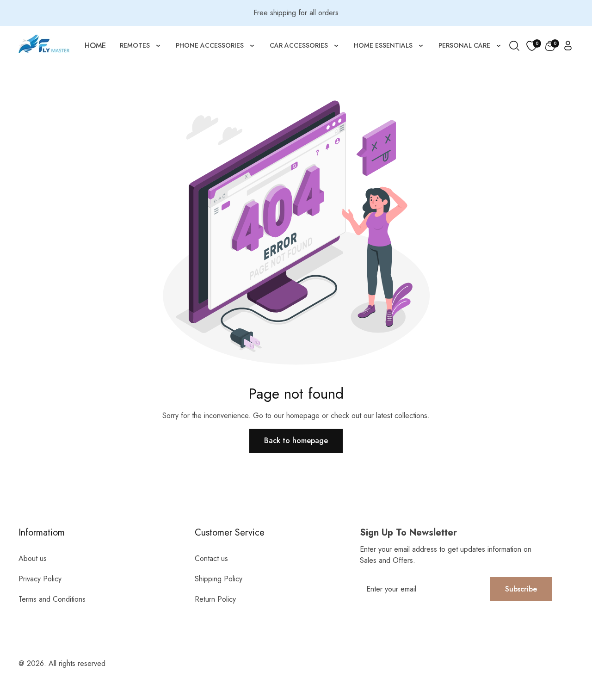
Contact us (211, 558)
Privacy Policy (40, 578)
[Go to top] (565, 626)
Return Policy (215, 599)
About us (32, 558)
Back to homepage (296, 440)
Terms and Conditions (52, 599)
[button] (549, 45)
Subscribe (521, 589)
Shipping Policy (218, 578)
